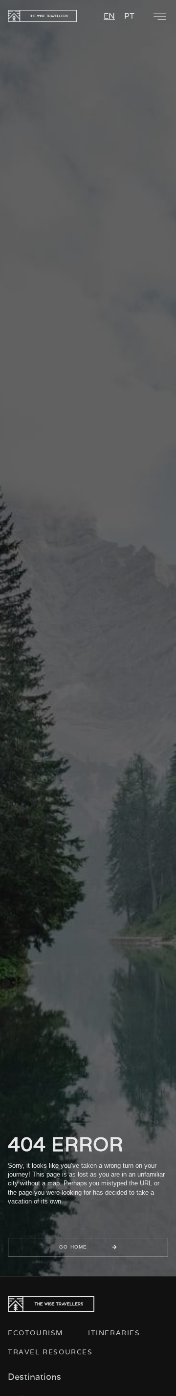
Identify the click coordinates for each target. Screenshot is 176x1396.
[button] (159, 16)
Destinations (34, 1376)
